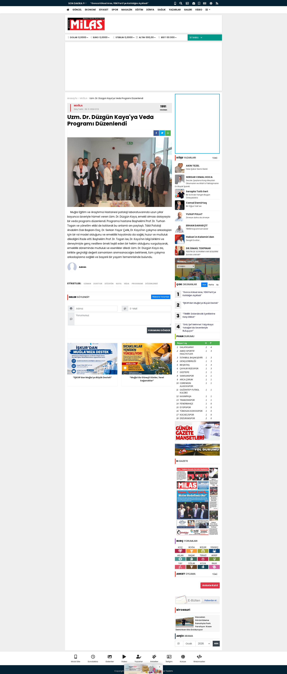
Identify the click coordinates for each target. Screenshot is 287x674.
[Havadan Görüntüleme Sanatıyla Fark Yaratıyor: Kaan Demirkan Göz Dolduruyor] (185, 621)
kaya (119, 283)
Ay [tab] (217, 284)
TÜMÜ (214, 158)
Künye (183, 661)
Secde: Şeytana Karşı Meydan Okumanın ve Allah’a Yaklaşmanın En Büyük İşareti (197, 183)
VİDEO (198, 9)
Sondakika (93, 661)
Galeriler (110, 661)
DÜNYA (150, 9)
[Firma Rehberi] (194, 3)
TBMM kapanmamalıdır (197, 228)
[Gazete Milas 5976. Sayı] (197, 501)
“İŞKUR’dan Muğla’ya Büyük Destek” (197, 304)
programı (137, 283)
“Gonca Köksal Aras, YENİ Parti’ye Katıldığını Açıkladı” (119, 3)
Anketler (154, 661)
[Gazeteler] (205, 3)
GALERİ (188, 9)
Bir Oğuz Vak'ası (193, 206)
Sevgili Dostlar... (193, 240)
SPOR (115, 9)
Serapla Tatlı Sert (197, 191)
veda (126, 283)
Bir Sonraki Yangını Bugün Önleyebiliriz (198, 196)
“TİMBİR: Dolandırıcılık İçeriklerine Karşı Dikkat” (196, 315)
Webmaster (199, 661)
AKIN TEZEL (192, 165)
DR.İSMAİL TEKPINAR (198, 248)
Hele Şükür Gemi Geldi (196, 169)
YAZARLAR (175, 9)
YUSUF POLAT (194, 214)
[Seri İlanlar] (199, 3)
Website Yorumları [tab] (160, 296)
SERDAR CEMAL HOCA (199, 177)
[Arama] (181, 3)
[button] (208, 9)
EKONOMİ (90, 9)
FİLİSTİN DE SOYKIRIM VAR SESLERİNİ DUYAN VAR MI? (202, 253)
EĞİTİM (139, 9)
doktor (97, 283)
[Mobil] (175, 3)
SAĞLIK (162, 9)
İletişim (169, 661)
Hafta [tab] (211, 284)
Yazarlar (139, 661)
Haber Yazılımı (166, 671)
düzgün (109, 283)
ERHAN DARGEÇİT (197, 225)
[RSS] (217, 3)
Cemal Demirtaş (196, 203)
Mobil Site (75, 661)
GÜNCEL (77, 9)
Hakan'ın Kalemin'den (200, 237)
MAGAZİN (126, 9)
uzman (87, 283)
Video (124, 661)
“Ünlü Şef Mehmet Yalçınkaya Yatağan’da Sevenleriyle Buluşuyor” (194, 327)
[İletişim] (187, 3)
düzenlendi (151, 283)
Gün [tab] (204, 284)
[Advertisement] (165, 24)
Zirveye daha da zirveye (197, 217)
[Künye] (211, 3)
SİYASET (103, 9)
